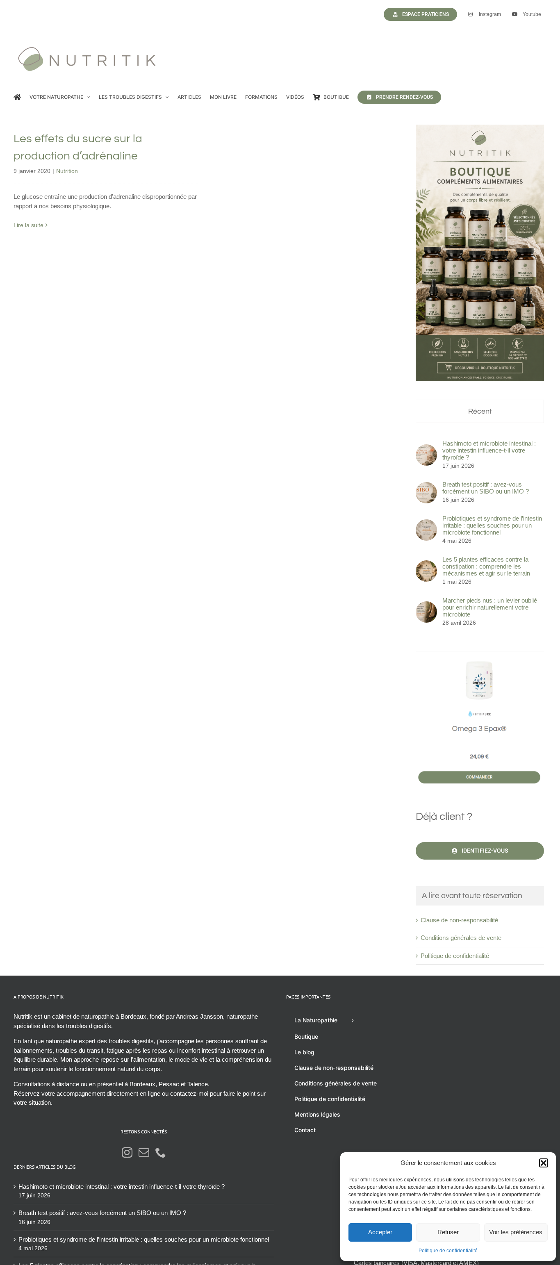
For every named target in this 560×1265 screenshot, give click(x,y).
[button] (544, 1163)
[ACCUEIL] (17, 97)
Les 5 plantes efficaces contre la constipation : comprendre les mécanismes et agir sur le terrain (486, 566)
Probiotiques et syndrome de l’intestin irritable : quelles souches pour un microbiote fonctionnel (492, 525)
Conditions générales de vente (461, 937)
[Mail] (144, 1152)
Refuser (448, 1232)
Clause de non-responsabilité (459, 920)
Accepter (380, 1232)
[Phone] (160, 1152)
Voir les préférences (515, 1232)
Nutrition (67, 171)
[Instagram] (127, 1152)
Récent (480, 411)
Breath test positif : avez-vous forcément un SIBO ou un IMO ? (485, 488)
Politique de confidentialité (448, 1251)
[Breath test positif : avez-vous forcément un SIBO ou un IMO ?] (426, 486)
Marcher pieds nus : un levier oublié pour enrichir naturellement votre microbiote (489, 607)
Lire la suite (28, 225)
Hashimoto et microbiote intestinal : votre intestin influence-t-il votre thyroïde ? (489, 450)
